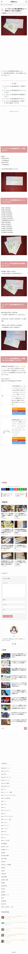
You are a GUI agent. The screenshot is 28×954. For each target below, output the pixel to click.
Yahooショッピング (17, 413)
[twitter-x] (13, 644)
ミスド (4, 837)
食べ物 (4, 903)
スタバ (4, 813)
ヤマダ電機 (22, 366)
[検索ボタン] (26, 1)
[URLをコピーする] (25, 489)
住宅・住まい (6, 846)
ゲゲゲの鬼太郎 (6, 798)
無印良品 (5, 885)
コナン (4, 807)
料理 (4, 867)
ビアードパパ (6, 825)
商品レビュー (6, 849)
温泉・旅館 (5, 879)
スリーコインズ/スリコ (8, 816)
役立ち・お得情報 (7, 864)
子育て (4, 861)
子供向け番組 (6, 855)
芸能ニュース (6, 894)
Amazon (15, 408)
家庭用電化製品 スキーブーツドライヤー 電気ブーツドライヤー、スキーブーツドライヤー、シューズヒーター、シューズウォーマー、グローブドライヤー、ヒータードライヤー (19, 426)
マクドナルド (6, 834)
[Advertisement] (14, 51)
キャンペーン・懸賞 (7, 792)
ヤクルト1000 (6, 840)
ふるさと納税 (6, 783)
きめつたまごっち (7, 777)
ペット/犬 (5, 828)
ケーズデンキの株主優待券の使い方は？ (14, 98)
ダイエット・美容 (7, 819)
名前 (4, 599)
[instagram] (15, 644)
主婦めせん (14, 1)
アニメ (4, 789)
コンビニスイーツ (7, 810)
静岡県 (4, 901)
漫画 (4, 882)
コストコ (5, 804)
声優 (4, 852)
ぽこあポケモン (6, 786)
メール (5, 604)
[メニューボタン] (1, 1)
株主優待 (4, 13)
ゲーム (4, 801)
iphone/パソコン (6, 768)
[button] (3, 489)
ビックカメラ (4, 368)
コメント (5, 582)
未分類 (4, 873)
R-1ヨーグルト (6, 771)
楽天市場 (15, 411)
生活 (4, 888)
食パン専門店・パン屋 (8, 907)
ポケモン (5, 831)
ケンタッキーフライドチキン (9, 795)
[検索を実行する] (25, 728)
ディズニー (5, 822)
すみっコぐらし (6, 780)
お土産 (4, 774)
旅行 (4, 870)
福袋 (4, 891)
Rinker (17, 433)
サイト (4, 609)
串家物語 (5, 843)
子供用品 (5, 858)
